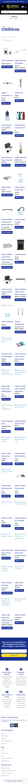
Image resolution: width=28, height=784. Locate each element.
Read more (19, 197)
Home (11, 18)
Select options (7, 67)
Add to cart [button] (6, 103)
